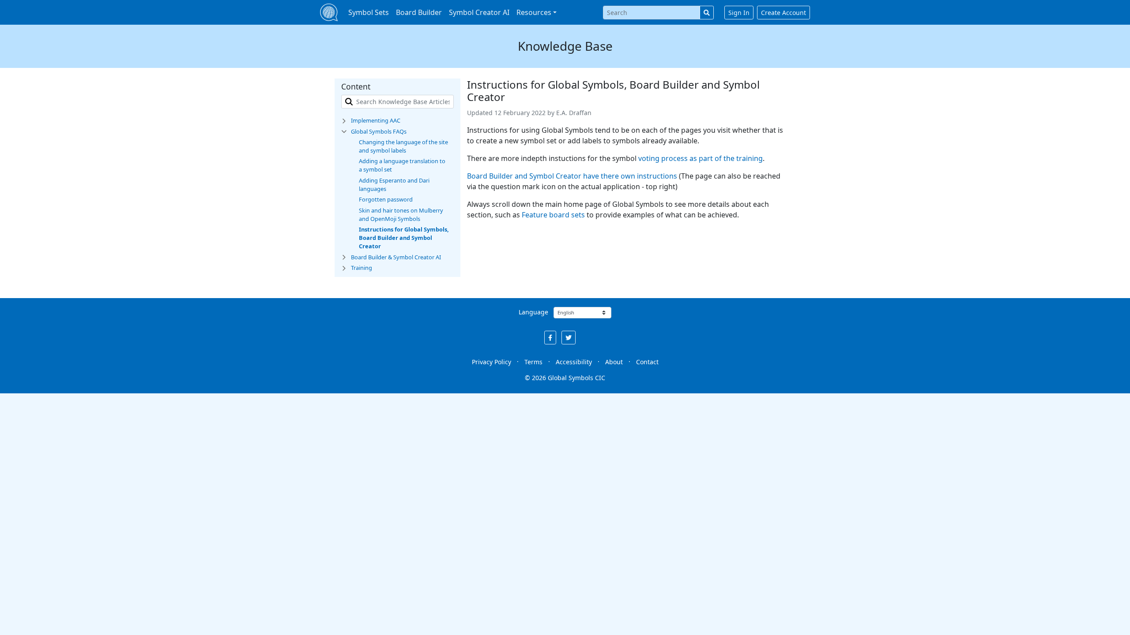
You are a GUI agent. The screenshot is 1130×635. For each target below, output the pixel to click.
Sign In (739, 12)
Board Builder (419, 12)
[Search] (707, 12)
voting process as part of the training (700, 158)
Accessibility (574, 362)
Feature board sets (553, 215)
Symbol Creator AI (479, 12)
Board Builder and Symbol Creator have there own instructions (572, 176)
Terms (533, 362)
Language (533, 312)
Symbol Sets (368, 12)
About (614, 362)
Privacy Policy (491, 362)
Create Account (783, 12)
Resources (533, 12)
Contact (647, 362)
